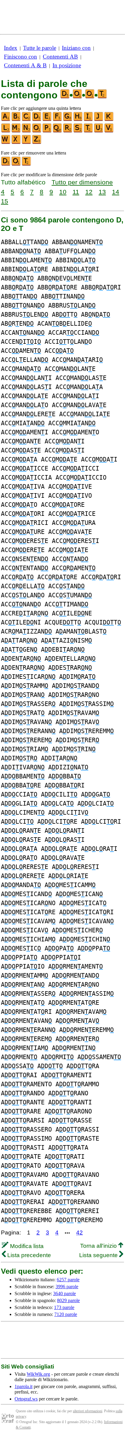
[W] (6, 142)
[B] (16, 119)
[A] (6, 119)
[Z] (37, 142)
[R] (68, 131)
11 (76, 191)
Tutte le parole (39, 48)
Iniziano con (76, 48)
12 (89, 191)
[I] (88, 119)
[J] (99, 119)
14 (115, 191)
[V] (109, 131)
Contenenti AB (60, 56)
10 (62, 191)
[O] (37, 131)
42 (79, 1232)
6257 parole (68, 1279)
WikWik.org (38, 1374)
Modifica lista (26, 1246)
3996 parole (67, 1286)
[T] (88, 131)
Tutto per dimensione (82, 182)
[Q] (57, 131)
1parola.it (23, 1386)
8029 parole (68, 1300)
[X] (16, 142)
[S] (78, 131)
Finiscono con (20, 56)
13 (102, 191)
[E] (47, 119)
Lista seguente (99, 1255)
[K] (109, 119)
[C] (27, 119)
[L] (6, 131)
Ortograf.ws (26, 1398)
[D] (37, 119)
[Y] (27, 142)
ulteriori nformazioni (87, 1411)
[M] (16, 131)
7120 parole (65, 1314)
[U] (99, 131)
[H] (78, 119)
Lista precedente (28, 1255)
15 (4, 201)
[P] (47, 131)
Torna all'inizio (99, 1246)
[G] (68, 119)
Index (10, 48)
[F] (57, 119)
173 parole (64, 1307)
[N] (27, 131)
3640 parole (64, 1293)
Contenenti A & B (25, 65)
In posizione (66, 65)
